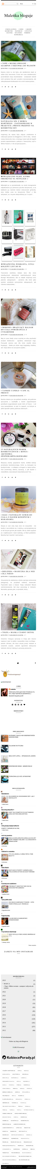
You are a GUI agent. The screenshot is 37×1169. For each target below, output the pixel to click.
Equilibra (25, 1081)
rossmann (28, 1145)
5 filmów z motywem (7, 1070)
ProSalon (18, 1099)
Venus (4, 1109)
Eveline (11, 1084)
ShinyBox (4, 1102)
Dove (18, 1081)
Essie (3, 1084)
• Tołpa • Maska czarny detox (17, 632)
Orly (13, 1095)
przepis (20, 1145)
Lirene (16, 1092)
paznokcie (14, 1138)
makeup (4, 1131)
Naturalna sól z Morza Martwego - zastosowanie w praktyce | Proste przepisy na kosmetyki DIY (17, 124)
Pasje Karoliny (5, 916)
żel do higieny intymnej (8, 1156)
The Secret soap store (8, 1106)
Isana (21, 1088)
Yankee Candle (6, 1113)
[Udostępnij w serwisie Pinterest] (15, 87)
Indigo (14, 1088)
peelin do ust (24, 1138)
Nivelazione (25, 1092)
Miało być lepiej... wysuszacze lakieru (22, 756)
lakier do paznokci (18, 1124)
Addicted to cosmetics (7, 851)
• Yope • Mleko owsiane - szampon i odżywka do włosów (18, 64)
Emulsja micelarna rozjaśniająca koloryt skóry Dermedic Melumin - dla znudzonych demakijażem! (23, 839)
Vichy (18, 1109)
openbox (4, 1138)
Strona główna (11, 29)
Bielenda (24, 1074)
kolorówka (14, 1120)
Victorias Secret (28, 1109)
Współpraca (18, 34)
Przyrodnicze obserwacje (8, 932)
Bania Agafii (5, 1074)
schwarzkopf (5, 1149)
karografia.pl (31, 1167)
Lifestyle (28, 31)
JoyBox (28, 1088)
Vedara (27, 1106)
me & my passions (6, 835)
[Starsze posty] (35, 663)
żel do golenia (26, 1152)
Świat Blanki (5, 867)
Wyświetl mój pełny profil (16, 696)
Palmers (20, 1095)
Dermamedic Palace (7, 1081)
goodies (4, 1120)
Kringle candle (6, 1092)
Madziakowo (5, 794)
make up (26, 1127)
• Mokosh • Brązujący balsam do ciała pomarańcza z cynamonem (17, 329)
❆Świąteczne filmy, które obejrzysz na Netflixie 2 (15, 177)
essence (23, 1117)
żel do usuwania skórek (8, 1159)
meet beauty (22, 1131)
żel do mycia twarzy (24, 1156)
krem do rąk (5, 1124)
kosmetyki (23, 1120)
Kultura (10, 32)
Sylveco (22, 1102)
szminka (24, 1149)
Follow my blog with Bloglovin (18, 1041)
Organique (5, 1095)
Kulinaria (18, 32)
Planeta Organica (7, 1099)
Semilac (27, 1099)
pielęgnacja (27, 1142)
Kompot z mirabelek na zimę (10, 828)
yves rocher (14, 1152)
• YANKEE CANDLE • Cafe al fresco (15, 391)
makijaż (12, 1131)
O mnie (21, 29)
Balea (25, 1070)
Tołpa (19, 1106)
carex (15, 1117)
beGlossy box (6, 1117)
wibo (31, 1149)
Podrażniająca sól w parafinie (20, 776)
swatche (15, 1149)
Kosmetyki (9, 31)
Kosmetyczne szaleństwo (8, 883)
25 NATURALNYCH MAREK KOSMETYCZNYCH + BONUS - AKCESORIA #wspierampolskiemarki (15, 452)
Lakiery (29, 29)
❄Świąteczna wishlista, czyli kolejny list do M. (17, 265)
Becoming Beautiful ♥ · (8, 810)
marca (7, 984)
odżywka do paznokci (16, 1134)
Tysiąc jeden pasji (6, 899)
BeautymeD (15, 1074)
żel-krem (4, 1163)
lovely (18, 1127)
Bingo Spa (4, 1077)
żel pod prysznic (23, 1159)
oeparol (28, 1134)
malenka (13, 689)
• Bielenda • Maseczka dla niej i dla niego (18, 572)
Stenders (14, 1102)
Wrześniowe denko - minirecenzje (20, 766)
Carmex (23, 1077)
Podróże (27, 32)
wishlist (4, 1152)
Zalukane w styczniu (16, 745)
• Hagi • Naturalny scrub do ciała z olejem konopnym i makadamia (16, 517)
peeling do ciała (15, 1142)
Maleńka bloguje (17, 1166)
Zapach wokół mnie (20, 1113)
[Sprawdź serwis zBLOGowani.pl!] (18, 1047)
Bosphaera (14, 1077)
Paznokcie (18, 31)
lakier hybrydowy (7, 1127)
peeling (4, 1142)
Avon (19, 1070)
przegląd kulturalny (8, 1145)
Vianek (11, 1109)
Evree (18, 1084)
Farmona (26, 1084)
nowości (4, 1134)
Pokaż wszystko (32, 945)
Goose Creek (5, 1088)
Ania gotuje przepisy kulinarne (10, 826)
